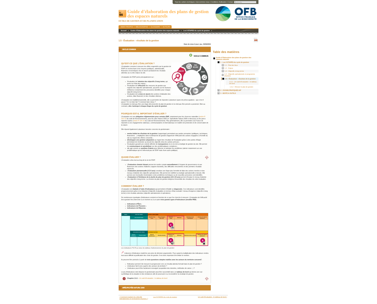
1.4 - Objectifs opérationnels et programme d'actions (239, 75)
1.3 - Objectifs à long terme (234, 71)
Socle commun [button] (129, 49)
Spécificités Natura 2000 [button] (133, 288)
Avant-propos (127, 27)
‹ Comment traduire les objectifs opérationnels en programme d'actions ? (133, 298)
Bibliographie (142, 27)
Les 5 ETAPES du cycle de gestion (196, 30)
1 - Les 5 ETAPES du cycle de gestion (234, 62)
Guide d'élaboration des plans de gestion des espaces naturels (154, 30)
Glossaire (155, 27)
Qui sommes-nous (202, 2)
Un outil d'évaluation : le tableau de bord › (212, 297)
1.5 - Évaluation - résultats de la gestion (240, 79)
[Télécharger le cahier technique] (256, 40)
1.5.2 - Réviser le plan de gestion (241, 87)
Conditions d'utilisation (218, 2)
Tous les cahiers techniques (185, 2)
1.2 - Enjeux (229, 68)
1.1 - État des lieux (231, 65)
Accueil (124, 30)
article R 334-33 (139, 121)
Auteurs (166, 27)
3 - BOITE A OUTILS (228, 93)
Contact (230, 2)
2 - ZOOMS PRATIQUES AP (230, 90)
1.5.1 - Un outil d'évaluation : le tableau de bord (243, 82)
